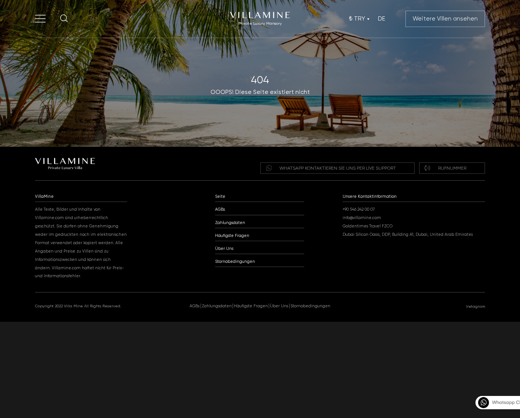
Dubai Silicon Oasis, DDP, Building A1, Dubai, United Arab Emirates (408, 234)
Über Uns (224, 248)
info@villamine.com (362, 217)
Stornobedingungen (235, 261)
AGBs (220, 209)
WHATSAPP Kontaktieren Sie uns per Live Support (337, 168)
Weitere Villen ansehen (445, 18)
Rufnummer (452, 168)
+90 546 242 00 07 (359, 209)
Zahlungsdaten (230, 222)
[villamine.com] (40, 19)
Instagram (475, 306)
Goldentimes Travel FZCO (367, 226)
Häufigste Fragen (232, 235)
